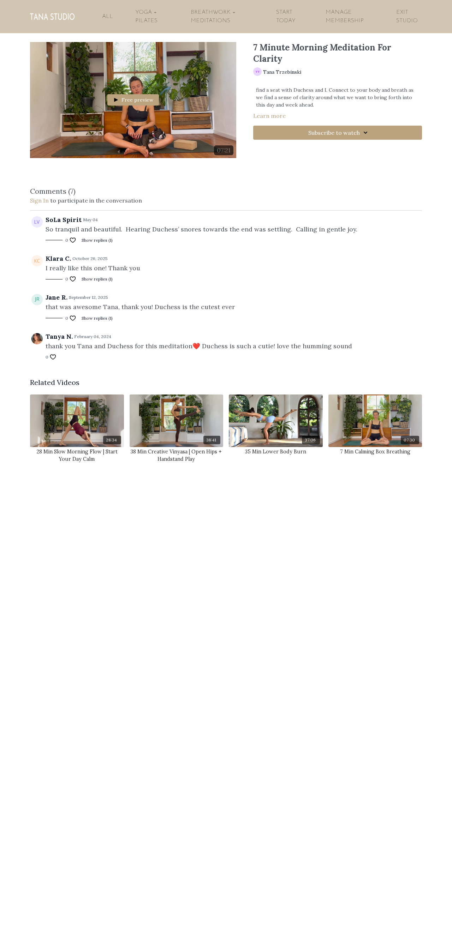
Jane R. (56, 297)
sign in (39, 200)
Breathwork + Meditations (213, 17)
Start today (286, 17)
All (107, 16)
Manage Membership (345, 17)
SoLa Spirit (64, 220)
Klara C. (58, 258)
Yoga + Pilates (146, 17)
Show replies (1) (97, 240)
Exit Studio (407, 17)
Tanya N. (59, 336)
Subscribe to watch (334, 132)
